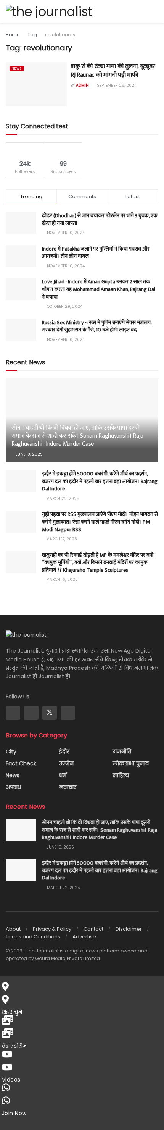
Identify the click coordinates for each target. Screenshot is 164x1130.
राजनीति (122, 751)
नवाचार (67, 787)
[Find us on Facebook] (13, 713)
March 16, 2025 (61, 579)
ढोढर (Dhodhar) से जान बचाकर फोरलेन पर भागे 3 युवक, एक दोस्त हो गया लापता (100, 219)
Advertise (84, 936)
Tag (32, 34)
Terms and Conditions (33, 936)
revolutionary (60, 34)
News (17, 68)
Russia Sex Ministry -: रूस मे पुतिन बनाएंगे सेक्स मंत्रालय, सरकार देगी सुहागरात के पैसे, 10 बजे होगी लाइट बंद (96, 326)
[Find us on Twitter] (49, 713)
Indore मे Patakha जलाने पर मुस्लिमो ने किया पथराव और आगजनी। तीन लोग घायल (96, 252)
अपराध (13, 787)
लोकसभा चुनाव (131, 763)
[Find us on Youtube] (68, 713)
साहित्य (121, 775)
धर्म (62, 775)
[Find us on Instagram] (31, 713)
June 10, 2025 (28, 454)
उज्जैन (66, 763)
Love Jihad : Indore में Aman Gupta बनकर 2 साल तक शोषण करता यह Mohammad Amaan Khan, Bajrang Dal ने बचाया (98, 289)
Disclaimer (129, 929)
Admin (82, 85)
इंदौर (64, 751)
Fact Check (21, 763)
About (13, 929)
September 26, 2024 (116, 85)
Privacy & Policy (52, 929)
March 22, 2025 (62, 498)
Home (12, 34)
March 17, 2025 (61, 539)
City (11, 751)
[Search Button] (155, 11)
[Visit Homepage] (49, 11)
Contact (93, 929)
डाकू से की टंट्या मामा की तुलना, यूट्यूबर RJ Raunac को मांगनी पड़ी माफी (113, 70)
